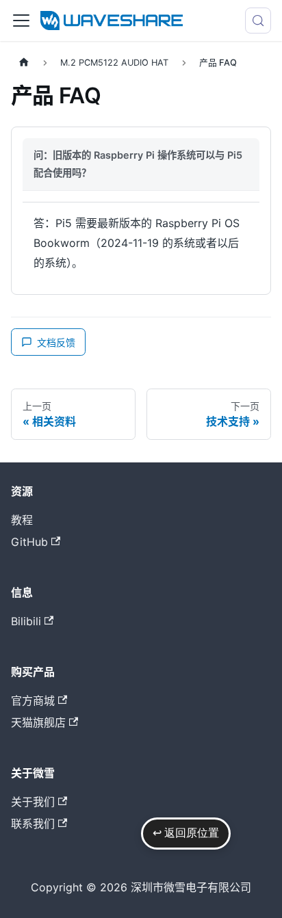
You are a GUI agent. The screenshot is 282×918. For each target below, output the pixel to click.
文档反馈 (56, 342)
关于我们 (33, 802)
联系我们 (33, 823)
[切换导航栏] (21, 20)
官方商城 (33, 700)
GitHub (29, 542)
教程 (22, 520)
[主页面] (24, 62)
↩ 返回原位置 (186, 833)
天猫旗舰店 (38, 722)
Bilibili (26, 621)
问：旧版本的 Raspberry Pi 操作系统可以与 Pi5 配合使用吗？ (138, 164)
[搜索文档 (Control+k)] (258, 21)
